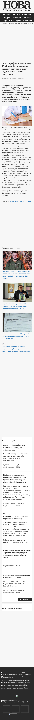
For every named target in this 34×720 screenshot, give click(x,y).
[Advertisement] (17, 42)
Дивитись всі (25, 599)
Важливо (21, 465)
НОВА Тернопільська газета (20, 201)
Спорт (4, 20)
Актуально (13, 465)
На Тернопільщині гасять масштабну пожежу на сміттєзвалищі (14, 447)
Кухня (18, 20)
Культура (27, 17)
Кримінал (16, 17)
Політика (26, 14)
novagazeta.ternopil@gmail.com (21, 702)
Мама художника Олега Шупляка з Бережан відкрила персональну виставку (15, 516)
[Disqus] (17, 638)
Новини (16, 14)
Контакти (27, 20)
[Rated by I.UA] (13, 715)
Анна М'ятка (16, 700)
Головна (7, 14)
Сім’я (11, 20)
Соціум (6, 17)
